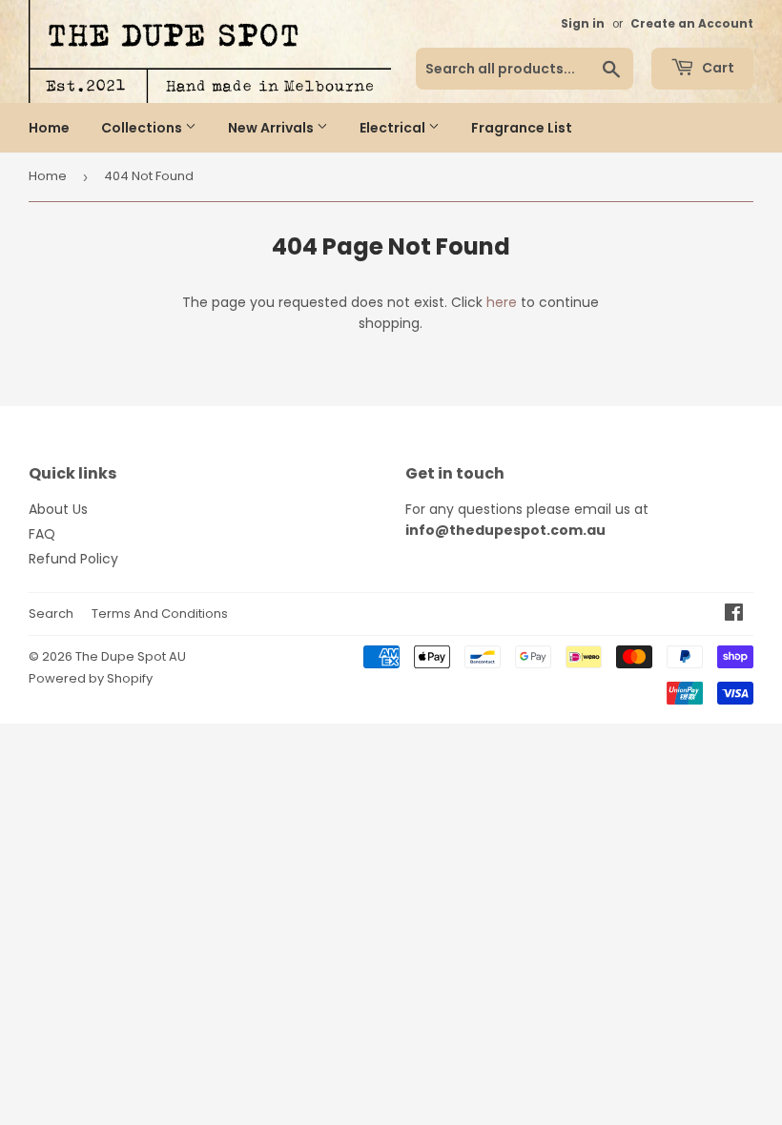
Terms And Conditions (160, 613)
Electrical (394, 127)
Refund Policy (73, 558)
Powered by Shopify (91, 678)
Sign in (583, 23)
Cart (716, 67)
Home (49, 127)
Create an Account (691, 23)
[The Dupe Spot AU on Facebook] (734, 614)
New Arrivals (272, 127)
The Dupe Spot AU (130, 656)
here (501, 302)
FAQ (42, 533)
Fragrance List (521, 127)
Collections (143, 127)
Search (51, 613)
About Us (58, 509)
